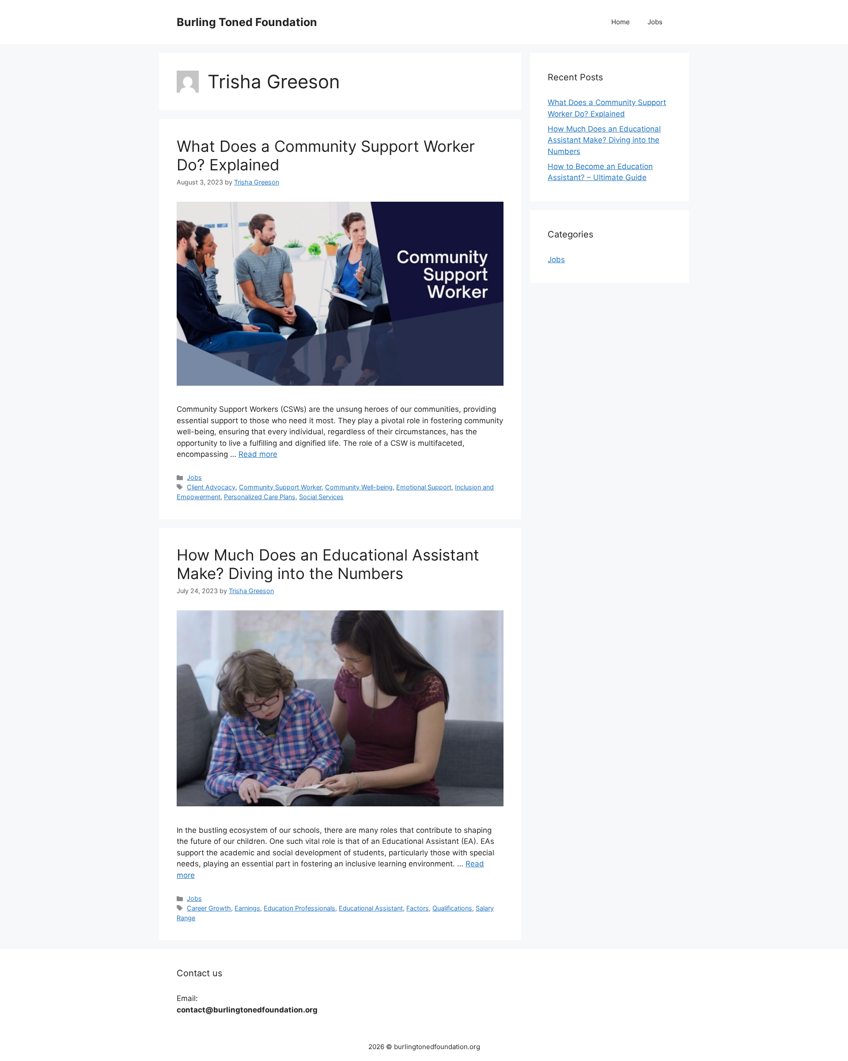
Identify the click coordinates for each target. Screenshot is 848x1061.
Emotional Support (423, 487)
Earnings (247, 908)
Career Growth (209, 908)
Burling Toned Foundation (247, 22)
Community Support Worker (280, 487)
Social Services (321, 496)
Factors (417, 908)
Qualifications (452, 908)
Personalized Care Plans (259, 496)
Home (620, 22)
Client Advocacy (211, 487)
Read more (257, 454)
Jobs (654, 22)
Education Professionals (299, 908)
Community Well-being (359, 487)
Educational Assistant (371, 908)
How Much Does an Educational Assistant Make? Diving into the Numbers (328, 564)
